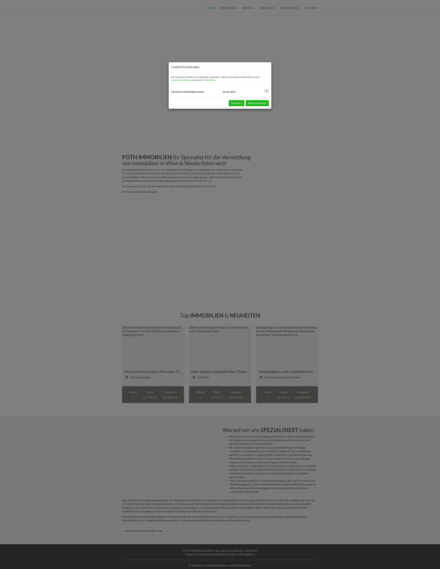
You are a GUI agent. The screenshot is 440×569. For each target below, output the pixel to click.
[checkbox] (266, 90)
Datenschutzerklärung (181, 80)
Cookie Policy (209, 80)
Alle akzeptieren (257, 103)
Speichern (236, 103)
